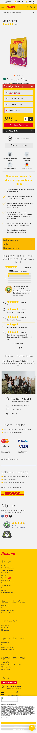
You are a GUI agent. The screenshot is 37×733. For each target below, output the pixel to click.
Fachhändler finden (27, 7)
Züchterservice (6, 585)
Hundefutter (5, 625)
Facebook (14, 413)
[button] (14, 75)
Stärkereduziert (6, 667)
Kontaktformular (16, 409)
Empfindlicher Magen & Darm (11, 664)
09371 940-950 (23, 399)
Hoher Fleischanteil (7, 610)
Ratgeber (4, 565)
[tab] (19, 86)
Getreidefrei (5, 605)
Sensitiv (4, 608)
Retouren (4, 575)
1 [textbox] (25, 119)
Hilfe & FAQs (5, 573)
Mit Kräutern (5, 669)
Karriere (4, 590)
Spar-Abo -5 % (11, 131)
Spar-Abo (4, 578)
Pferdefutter (5, 630)
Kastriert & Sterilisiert (8, 613)
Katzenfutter (5, 627)
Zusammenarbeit (7, 570)
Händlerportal (5, 588)
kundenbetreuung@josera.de (20, 406)
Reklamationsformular (13, 695)
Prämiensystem (6, 580)
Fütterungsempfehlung (11, 248)
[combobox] (18, 12)
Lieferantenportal (7, 593)
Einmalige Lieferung (13, 86)
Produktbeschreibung (10, 240)
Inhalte (5, 244)
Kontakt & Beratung (7, 568)
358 (16, 24)
